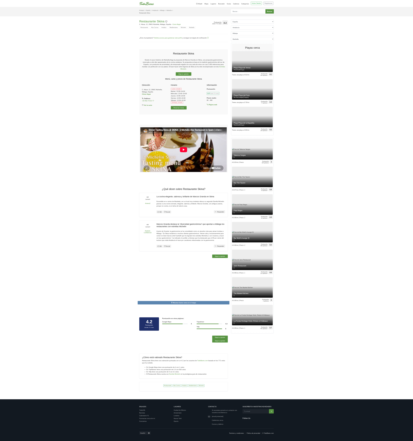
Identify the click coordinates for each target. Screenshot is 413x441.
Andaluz (163, 27)
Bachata (142, 413)
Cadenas (236, 4)
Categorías (245, 4)
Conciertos (143, 421)
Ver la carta (148, 105)
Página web (212, 104)
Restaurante (144, 27)
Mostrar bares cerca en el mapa (184, 303)
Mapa (206, 4)
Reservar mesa (178, 108)
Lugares (213, 4)
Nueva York (178, 418)
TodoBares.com (202, 360)
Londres (176, 415)
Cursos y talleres (217, 424)
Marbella (169, 10)
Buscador (221, 4)
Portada (141, 10)
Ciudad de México (180, 410)
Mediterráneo (174, 27)
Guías (229, 4)
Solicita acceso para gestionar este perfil (168, 38)
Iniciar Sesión (256, 3)
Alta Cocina (154, 27)
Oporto (176, 421)
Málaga (162, 10)
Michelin (183, 27)
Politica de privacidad (253, 433)
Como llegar (177, 24)
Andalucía (155, 10)
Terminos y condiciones (236, 433)
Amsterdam (178, 413)
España (148, 10)
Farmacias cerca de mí (147, 418)
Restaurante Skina (152, 21)
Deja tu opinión (183, 74)
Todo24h (142, 410)
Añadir (200, 4)
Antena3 (147, 203)
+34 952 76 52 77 (148, 101)
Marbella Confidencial (147, 231)
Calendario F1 (144, 415)
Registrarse (268, 3)
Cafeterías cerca (217, 420)
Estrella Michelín (174, 374)
